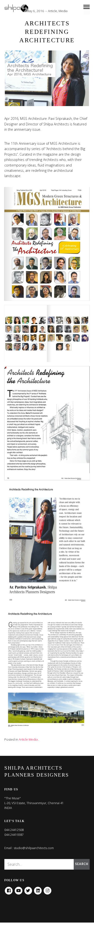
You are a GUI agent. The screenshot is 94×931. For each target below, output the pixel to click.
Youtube (18, 889)
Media (63, 11)
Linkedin (38, 889)
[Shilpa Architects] (19, 8)
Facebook (9, 889)
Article (52, 11)
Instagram (47, 889)
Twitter (28, 889)
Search (81, 864)
